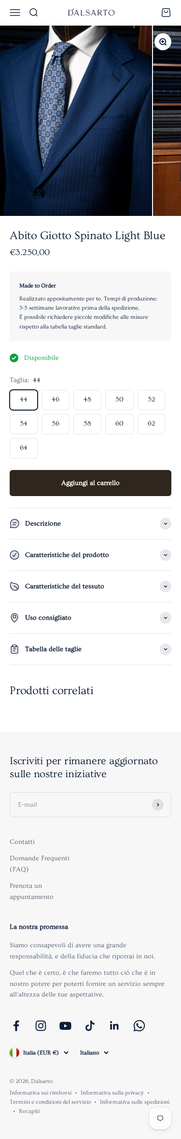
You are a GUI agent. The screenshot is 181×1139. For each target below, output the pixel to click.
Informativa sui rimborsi (40, 1093)
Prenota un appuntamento (32, 891)
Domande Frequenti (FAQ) (40, 863)
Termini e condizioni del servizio (50, 1102)
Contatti (22, 842)
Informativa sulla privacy (112, 1093)
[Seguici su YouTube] (65, 1025)
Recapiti (29, 1111)
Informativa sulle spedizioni (134, 1102)
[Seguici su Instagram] (40, 1025)
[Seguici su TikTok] (90, 1025)
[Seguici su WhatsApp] (139, 1025)
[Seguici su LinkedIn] (114, 1025)
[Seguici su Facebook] (16, 1025)
